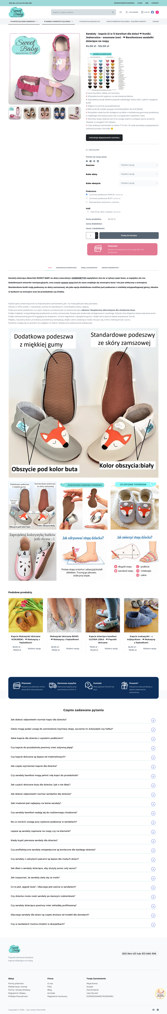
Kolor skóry (91, 174)
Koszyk (90, 987)
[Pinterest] (94, 161)
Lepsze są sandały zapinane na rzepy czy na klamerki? (41, 831)
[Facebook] (152, 12)
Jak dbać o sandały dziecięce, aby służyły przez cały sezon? (44, 868)
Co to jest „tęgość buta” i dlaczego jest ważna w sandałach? (43, 887)
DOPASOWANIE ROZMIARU (100, 996)
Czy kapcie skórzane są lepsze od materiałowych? (38, 756)
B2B (146, 3)
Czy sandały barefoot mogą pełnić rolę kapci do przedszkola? (44, 775)
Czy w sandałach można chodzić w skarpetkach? (38, 924)
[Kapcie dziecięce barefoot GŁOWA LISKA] (103, 615)
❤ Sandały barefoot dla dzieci (57, 21)
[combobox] (80, 12)
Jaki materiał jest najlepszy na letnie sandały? (36, 803)
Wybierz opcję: (34, 648)
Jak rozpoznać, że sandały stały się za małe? (35, 877)
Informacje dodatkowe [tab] (66, 268)
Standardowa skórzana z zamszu (104, 202)
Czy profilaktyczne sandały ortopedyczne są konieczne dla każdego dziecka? (53, 849)
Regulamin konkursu (57, 996)
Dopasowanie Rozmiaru (124, 3)
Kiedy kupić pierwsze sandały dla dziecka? (34, 840)
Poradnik (157, 21)
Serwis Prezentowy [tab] (110, 268)
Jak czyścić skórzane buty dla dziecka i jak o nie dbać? (40, 784)
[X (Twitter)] (90, 161)
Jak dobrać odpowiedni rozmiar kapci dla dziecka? (39, 719)
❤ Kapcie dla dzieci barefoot (23, 21)
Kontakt (155, 3)
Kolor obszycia (93, 183)
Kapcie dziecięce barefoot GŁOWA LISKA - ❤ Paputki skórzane (103, 639)
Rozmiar (90, 165)
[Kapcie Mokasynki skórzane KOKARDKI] (26, 615)
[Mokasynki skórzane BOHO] (64, 615)
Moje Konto (92, 983)
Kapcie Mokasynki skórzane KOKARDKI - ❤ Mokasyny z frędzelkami (25, 639)
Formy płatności (16, 983)
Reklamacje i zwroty (17, 987)
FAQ (49, 987)
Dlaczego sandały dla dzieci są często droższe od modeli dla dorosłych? (50, 914)
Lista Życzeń (92, 993)
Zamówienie (93, 990)
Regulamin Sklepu (17, 993)
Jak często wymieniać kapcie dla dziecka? (34, 766)
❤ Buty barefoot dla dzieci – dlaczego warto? (126, 21)
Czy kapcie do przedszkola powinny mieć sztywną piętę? (42, 747)
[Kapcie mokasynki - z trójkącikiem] (141, 615)
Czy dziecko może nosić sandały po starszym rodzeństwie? (43, 896)
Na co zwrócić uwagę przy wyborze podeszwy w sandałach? (44, 821)
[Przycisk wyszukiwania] (113, 12)
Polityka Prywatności (18, 996)
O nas (140, 3)
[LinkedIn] (98, 161)
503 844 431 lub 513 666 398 (20, 3)
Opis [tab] (50, 268)
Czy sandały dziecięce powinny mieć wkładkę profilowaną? (44, 905)
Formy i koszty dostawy (19, 990)
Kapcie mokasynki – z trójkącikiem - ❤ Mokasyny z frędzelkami (141, 639)
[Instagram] (157, 12)
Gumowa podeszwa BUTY (104, 198)
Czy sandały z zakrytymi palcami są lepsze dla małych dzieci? (45, 859)
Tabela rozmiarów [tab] (89, 268)
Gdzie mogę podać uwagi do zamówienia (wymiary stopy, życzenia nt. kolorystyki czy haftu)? (62, 729)
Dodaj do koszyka (129, 235)
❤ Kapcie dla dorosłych (89, 21)
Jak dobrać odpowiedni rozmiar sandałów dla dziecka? (41, 794)
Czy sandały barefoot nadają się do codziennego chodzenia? (44, 812)
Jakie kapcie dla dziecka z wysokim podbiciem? (37, 738)
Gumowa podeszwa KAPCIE (105, 194)
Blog (49, 990)
